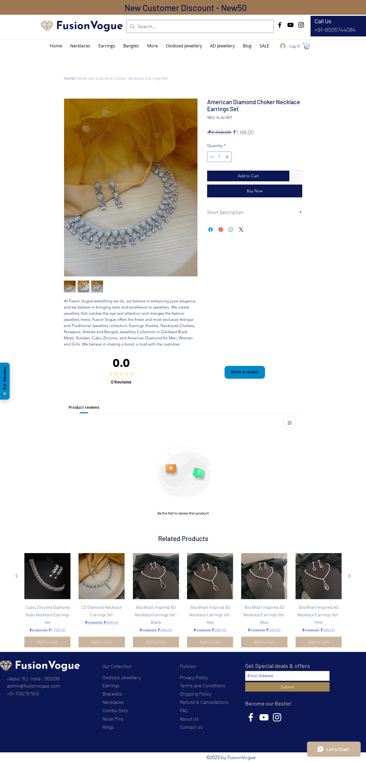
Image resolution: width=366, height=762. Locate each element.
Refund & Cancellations (204, 702)
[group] (183, 600)
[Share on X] (241, 229)
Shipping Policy (195, 694)
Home (69, 78)
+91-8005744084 (335, 29)
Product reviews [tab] (84, 407)
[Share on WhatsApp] (231, 229)
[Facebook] (279, 25)
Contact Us (191, 727)
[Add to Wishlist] (297, 176)
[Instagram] (301, 25)
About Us (189, 719)
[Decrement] (211, 157)
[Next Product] (349, 576)
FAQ (184, 710)
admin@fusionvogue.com (33, 686)
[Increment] (227, 157)
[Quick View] (47, 576)
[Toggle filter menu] (289, 423)
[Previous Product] (16, 576)
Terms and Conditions (202, 685)
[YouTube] (290, 25)
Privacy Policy (194, 677)
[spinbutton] (219, 157)
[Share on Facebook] (210, 229)
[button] (152, 45)
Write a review (245, 372)
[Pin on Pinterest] (221, 229)
